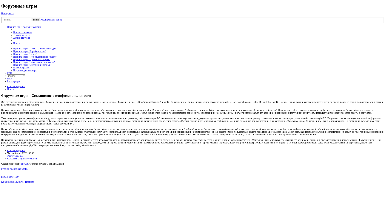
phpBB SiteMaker (9, 176)
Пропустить (7, 13)
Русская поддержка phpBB (14, 169)
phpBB (24, 163)
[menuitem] (22, 32)
